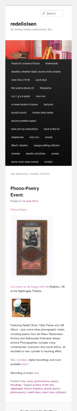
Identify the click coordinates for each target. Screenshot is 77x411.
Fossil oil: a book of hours (25, 63)
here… (37, 373)
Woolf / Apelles (19, 145)
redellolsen (23, 23)
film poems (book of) (22, 88)
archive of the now (43, 385)
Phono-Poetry (18, 209)
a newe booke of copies (24, 104)
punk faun (41, 79)
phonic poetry (52, 388)
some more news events (24, 161)
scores (55, 153)
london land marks (42, 112)
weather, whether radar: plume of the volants (36, 71)
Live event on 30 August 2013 (28, 286)
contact (48, 161)
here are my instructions (24, 129)
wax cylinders (58, 392)
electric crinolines (35, 153)
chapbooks (17, 137)
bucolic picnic (18, 112)
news (30, 381)
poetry (54, 381)
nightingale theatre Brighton (26, 388)
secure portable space (23, 120)
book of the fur (52, 129)
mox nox (40, 96)
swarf (45, 392)
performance (41, 381)
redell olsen (34, 392)
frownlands (52, 63)
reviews (15, 153)
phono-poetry (18, 392)
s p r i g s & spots (20, 96)
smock (48, 137)
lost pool (48, 104)
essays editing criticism (47, 145)
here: (25, 364)
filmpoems (45, 88)
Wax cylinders (18, 360)
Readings (16, 385)
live (24, 381)
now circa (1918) (20, 79)
